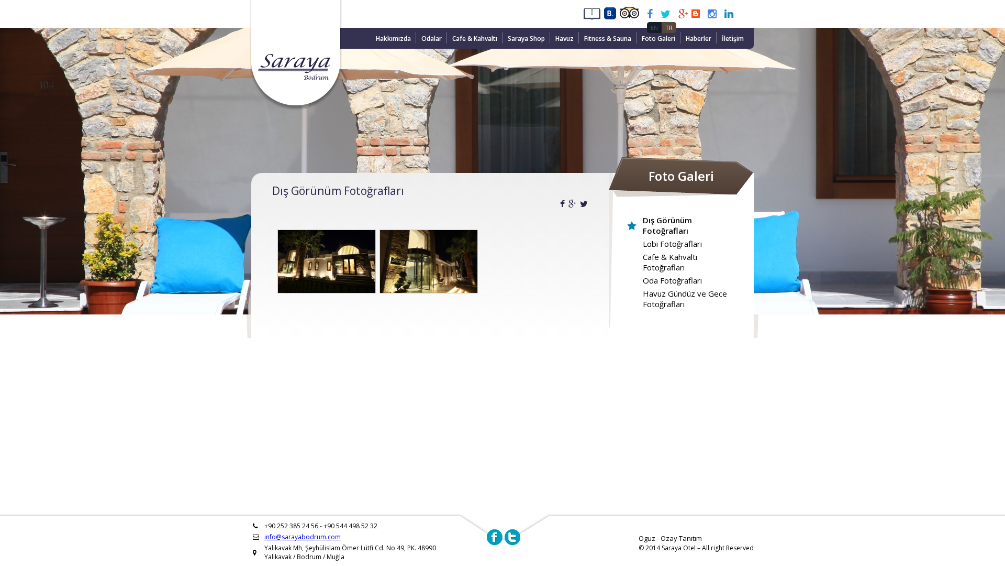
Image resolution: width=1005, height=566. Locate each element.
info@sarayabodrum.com (302, 536)
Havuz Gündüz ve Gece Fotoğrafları (685, 298)
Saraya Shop (526, 38)
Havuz (564, 38)
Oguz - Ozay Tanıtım (670, 538)
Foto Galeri (658, 38)
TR (669, 27)
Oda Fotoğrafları (672, 280)
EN (654, 27)
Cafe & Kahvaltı (474, 38)
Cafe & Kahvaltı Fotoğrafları (670, 262)
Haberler (698, 38)
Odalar (431, 38)
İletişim (733, 38)
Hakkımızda (393, 38)
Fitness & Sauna (607, 38)
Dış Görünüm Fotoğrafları (667, 225)
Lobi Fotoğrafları (672, 243)
